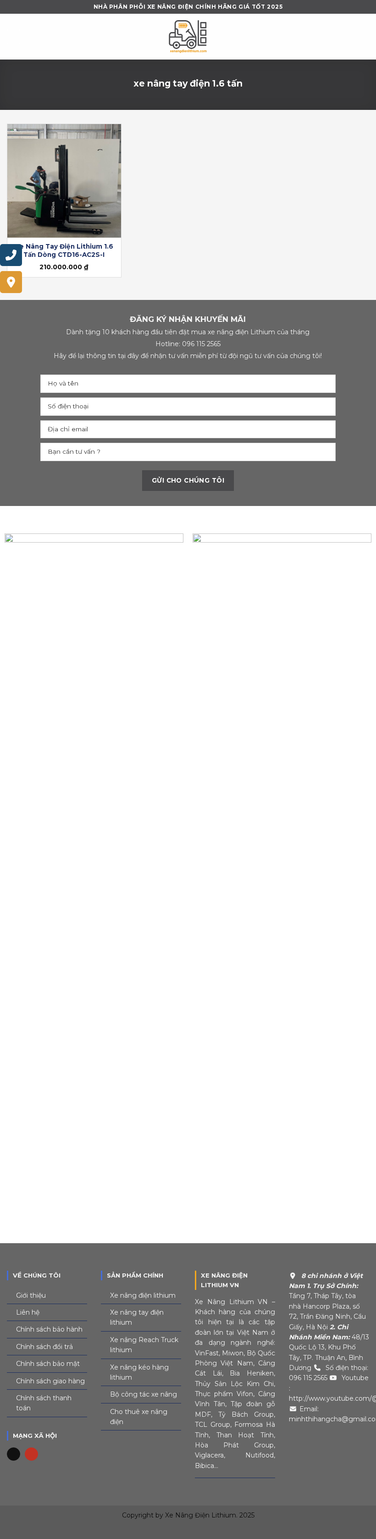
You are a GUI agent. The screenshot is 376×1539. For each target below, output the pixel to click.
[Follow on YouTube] (31, 1454)
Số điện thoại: (347, 1368)
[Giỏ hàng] (364, 37)
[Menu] (13, 36)
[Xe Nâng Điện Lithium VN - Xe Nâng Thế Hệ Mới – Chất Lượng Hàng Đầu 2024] (188, 37)
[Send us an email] (13, 1454)
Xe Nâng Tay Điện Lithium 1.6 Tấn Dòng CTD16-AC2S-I (64, 250)
